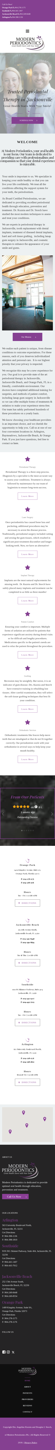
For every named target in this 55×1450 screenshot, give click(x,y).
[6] (33, 840)
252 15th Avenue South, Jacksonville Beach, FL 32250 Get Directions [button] (15, 1295)
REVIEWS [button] (27, 1416)
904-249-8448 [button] (28, 949)
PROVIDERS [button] (27, 1409)
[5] (31, 840)
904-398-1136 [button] (28, 1068)
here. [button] (16, 443)
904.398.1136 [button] (17, 17)
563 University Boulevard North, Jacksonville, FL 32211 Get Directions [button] (17, 1239)
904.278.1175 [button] (20, 8)
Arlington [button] (10, 1230)
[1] (22, 840)
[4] (28, 840)
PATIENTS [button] (27, 1403)
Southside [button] (10, 1255)
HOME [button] (27, 1391)
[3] (26, 840)
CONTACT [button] (27, 1422)
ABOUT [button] (27, 1397)
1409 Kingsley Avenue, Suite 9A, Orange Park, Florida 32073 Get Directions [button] (17, 1321)
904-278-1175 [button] (28, 889)
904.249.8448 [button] (25, 14)
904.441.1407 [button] (17, 11)
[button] (27, 31)
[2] (24, 840)
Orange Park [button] (12, 1312)
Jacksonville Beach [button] (17, 1286)
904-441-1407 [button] (28, 1008)
